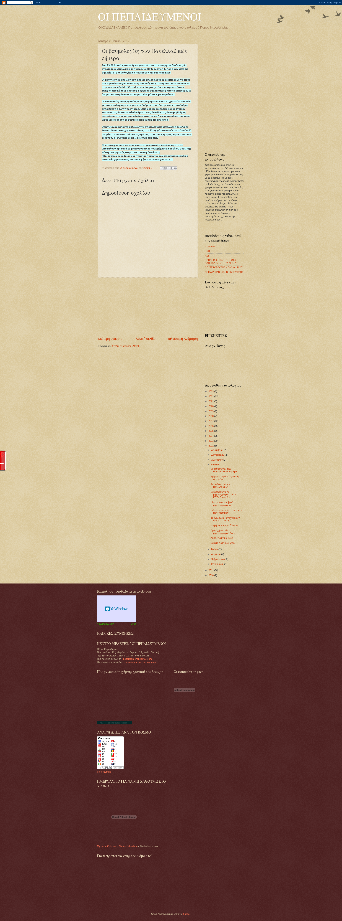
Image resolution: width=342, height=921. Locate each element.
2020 (211, 406)
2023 (211, 391)
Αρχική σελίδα (146, 339)
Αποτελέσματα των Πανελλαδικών (220, 485)
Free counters (104, 771)
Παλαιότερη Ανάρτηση (182, 339)
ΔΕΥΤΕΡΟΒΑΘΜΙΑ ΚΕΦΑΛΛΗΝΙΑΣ (224, 267)
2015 (211, 431)
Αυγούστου (217, 459)
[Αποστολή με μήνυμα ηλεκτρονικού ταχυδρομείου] (162, 168)
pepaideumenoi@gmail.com (137, 659)
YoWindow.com (105, 623)
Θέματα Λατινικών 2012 (223, 543)
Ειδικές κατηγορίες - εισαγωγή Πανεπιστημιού (226, 511)
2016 (211, 426)
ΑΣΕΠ (208, 255)
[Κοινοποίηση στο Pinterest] (175, 168)
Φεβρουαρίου (218, 559)
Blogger (186, 914)
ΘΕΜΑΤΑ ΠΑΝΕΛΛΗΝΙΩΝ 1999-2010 (224, 272)
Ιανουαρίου (217, 564)
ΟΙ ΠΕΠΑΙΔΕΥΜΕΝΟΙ (149, 16)
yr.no (133, 623)
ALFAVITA (210, 246)
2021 (211, 401)
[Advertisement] (148, 307)
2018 (211, 416)
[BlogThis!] (165, 168)
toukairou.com (121, 723)
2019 (211, 411)
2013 (211, 441)
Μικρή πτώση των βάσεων (224, 525)
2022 (211, 396)
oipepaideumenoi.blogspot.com (140, 662)
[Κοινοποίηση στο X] (168, 168)
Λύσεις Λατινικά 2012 (222, 538)
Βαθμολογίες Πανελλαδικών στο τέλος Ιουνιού (225, 519)
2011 (211, 570)
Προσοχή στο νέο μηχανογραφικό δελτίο (223, 531)
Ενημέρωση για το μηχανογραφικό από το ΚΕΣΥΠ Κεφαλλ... (224, 495)
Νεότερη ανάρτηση (111, 339)
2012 (211, 445)
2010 (211, 575)
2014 (211, 436)
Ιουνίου (215, 464)
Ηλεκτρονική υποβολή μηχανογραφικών (222, 503)
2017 (211, 421)
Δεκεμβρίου (217, 450)
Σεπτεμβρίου (218, 454)
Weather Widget (116, 608)
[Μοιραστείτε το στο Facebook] (172, 168)
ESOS (208, 251)
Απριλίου (216, 554)
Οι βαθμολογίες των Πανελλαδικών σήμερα (224, 470)
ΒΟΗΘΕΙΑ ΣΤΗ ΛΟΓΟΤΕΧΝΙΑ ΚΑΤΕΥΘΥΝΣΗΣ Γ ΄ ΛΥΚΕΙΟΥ (220, 261)
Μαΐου (214, 549)
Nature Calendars (128, 846)
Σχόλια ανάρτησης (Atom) (125, 346)
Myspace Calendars (107, 846)
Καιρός (102, 723)
